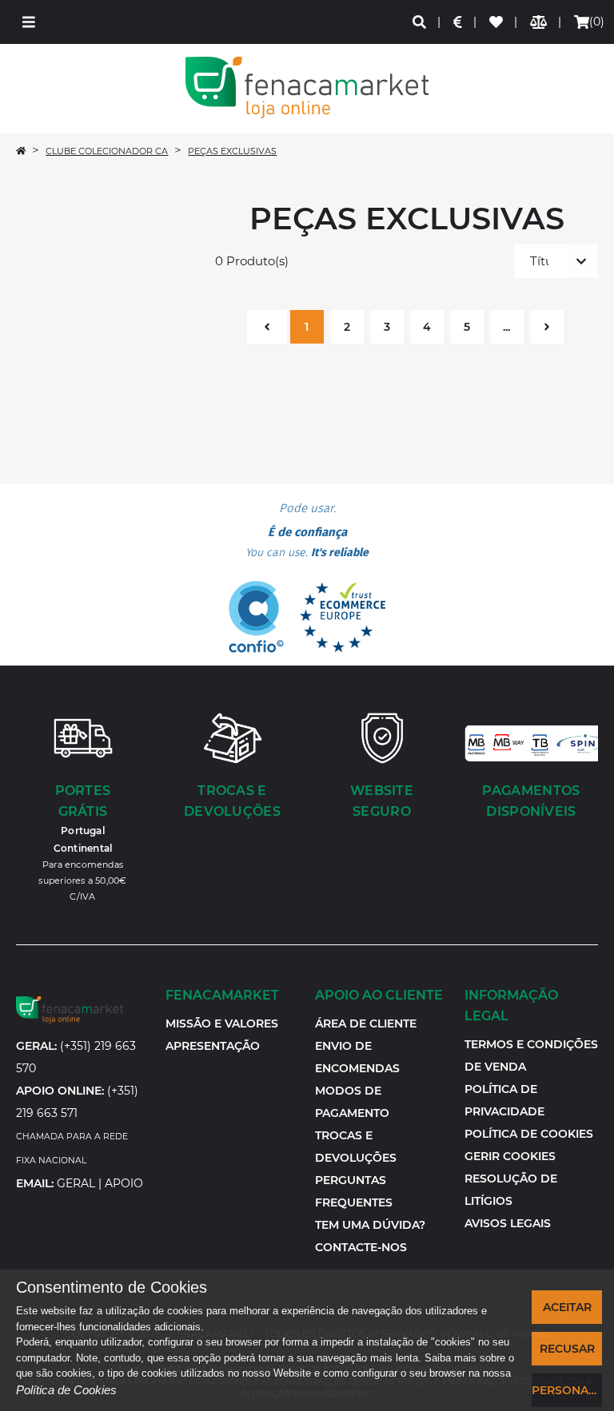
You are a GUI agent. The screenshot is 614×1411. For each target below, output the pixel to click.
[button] (29, 22)
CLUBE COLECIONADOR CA (107, 151)
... (506, 327)
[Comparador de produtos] (539, 22)
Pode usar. (307, 530)
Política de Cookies (66, 1390)
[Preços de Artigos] (458, 22)
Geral (76, 1183)
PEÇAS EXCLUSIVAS (232, 151)
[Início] (21, 151)
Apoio (124, 1183)
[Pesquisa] (420, 22)
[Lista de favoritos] (496, 22)
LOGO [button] (307, 87)
